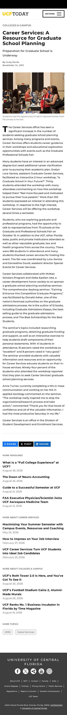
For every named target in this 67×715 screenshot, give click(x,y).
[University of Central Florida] (26, 4)
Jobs (54, 681)
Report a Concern (28, 691)
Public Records (55, 686)
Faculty (45, 681)
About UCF (15, 681)
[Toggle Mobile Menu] (63, 4)
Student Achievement (50, 691)
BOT (25, 681)
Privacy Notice (38, 686)
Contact (34, 681)
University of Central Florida (33, 662)
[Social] (33, 671)
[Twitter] (26, 671)
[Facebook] (18, 671)
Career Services (25, 632)
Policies (25, 686)
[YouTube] (41, 671)
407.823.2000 (57, 705)
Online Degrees (11, 686)
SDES (8, 632)
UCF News (33, 696)
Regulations (12, 691)
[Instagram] (49, 671)
